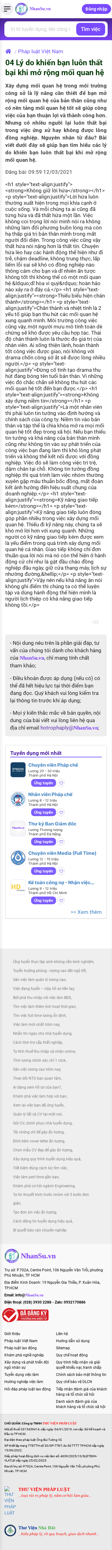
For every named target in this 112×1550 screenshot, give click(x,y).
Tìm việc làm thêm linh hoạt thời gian (44, 1006)
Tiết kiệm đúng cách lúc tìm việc (40, 1168)
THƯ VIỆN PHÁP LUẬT (44, 1489)
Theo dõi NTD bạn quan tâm (37, 1078)
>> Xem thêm (86, 912)
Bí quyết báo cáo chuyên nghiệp (40, 1230)
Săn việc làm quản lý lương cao (39, 980)
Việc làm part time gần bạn (36, 1177)
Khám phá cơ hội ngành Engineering (44, 1186)
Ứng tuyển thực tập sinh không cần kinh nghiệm (53, 962)
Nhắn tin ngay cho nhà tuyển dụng (42, 1033)
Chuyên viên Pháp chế (53, 765)
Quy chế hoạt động (72, 1355)
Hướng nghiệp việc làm (23, 1382)
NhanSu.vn (40, 8)
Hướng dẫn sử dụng (73, 1341)
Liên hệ (62, 1334)
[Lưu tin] (61, 783)
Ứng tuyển (43, 783)
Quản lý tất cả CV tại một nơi (37, 1114)
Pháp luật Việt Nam (40, 51)
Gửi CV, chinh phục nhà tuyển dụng (42, 1123)
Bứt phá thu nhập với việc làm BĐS (42, 998)
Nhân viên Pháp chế (50, 794)
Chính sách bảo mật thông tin (81, 1374)
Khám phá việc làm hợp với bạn (40, 1096)
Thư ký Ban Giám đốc (52, 824)
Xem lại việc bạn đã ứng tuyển (38, 1105)
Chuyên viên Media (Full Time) (62, 853)
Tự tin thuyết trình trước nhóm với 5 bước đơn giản (51, 1198)
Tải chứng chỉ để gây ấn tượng (38, 1132)
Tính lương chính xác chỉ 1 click (39, 1060)
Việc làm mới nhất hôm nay (36, 1024)
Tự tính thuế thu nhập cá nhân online (44, 1051)
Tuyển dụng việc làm (21, 1374)
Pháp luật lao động (20, 1348)
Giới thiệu (12, 1334)
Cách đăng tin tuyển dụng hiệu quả (42, 1221)
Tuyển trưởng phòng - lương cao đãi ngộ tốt (49, 971)
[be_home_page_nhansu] (9, 51)
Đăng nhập (96, 8)
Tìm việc (90, 29)
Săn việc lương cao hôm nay (36, 1069)
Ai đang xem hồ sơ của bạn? (37, 1087)
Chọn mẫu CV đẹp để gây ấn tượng (42, 1150)
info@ (29, 1295)
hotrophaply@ (69, 728)
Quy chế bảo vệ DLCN (74, 1382)
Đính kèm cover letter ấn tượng (38, 1141)
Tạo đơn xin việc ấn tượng (34, 1212)
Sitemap (63, 1348)
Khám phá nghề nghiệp (24, 1355)
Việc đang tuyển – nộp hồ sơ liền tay (43, 989)
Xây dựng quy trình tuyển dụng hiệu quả (47, 1159)
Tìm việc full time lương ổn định (39, 1015)
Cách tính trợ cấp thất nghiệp (37, 1042)
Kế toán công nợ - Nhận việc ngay (59, 882)
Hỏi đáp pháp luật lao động (27, 1389)
